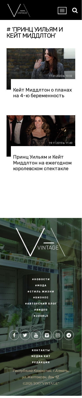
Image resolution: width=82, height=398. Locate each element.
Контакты (41, 350)
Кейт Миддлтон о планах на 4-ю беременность (42, 93)
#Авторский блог (41, 303)
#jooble (41, 316)
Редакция (41, 362)
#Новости (41, 279)
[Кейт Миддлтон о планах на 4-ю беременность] (41, 69)
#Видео (41, 309)
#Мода (41, 285)
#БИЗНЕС (41, 297)
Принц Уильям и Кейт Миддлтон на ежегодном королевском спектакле (42, 163)
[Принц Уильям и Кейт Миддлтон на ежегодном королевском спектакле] (41, 136)
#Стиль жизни (40, 291)
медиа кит (41, 356)
